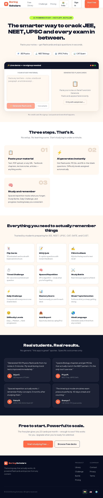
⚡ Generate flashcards (21, 106)
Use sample (42, 106)
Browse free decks (67, 444)
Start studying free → (38, 444)
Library (78, 467)
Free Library (30, 3)
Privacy (93, 471)
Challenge (43, 4)
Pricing (53, 4)
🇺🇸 (90, 491)
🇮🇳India (63, 3)
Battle (77, 476)
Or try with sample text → (75, 102)
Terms (92, 476)
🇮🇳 (85, 491)
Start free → (91, 3)
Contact (93, 467)
